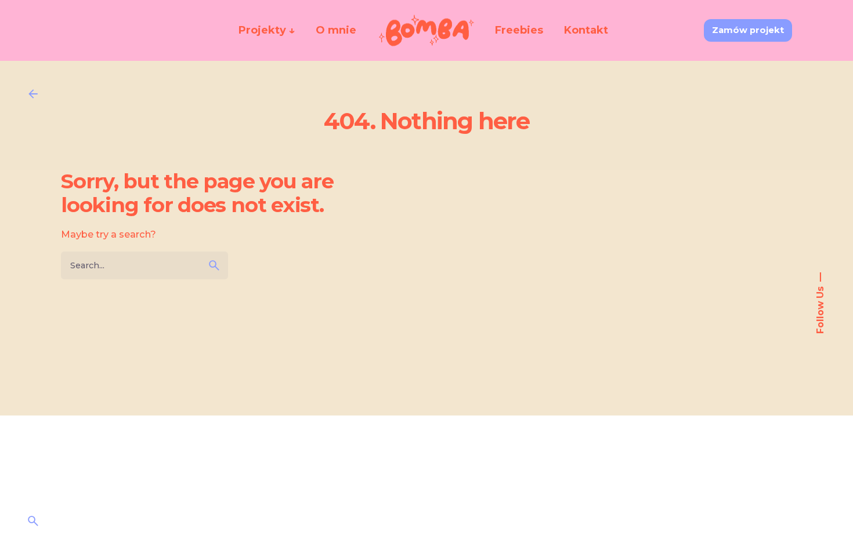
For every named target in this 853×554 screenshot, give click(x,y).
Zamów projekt (748, 30)
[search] (214, 265)
